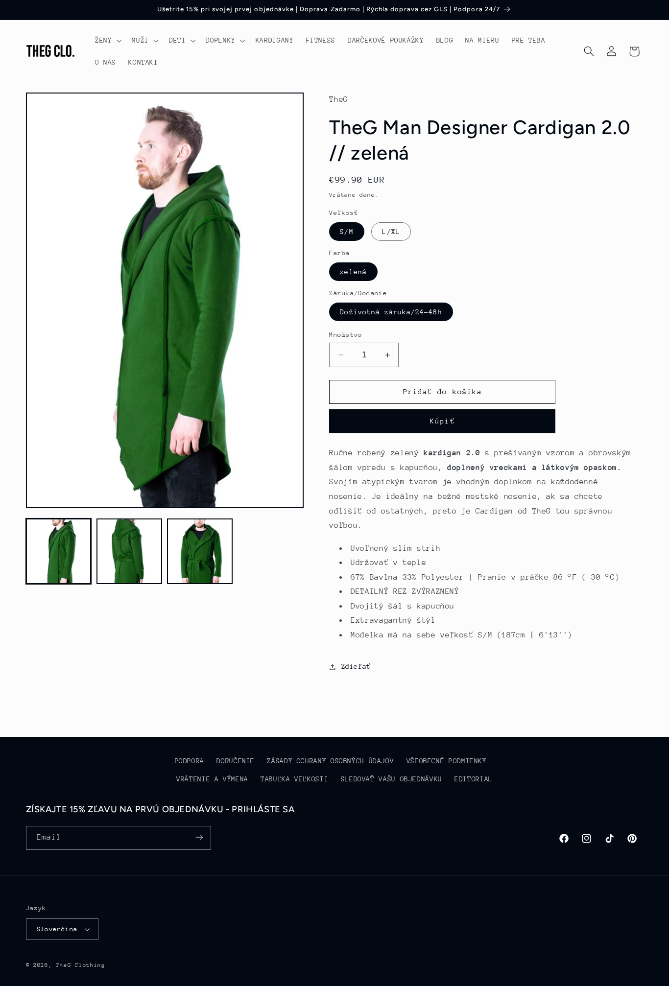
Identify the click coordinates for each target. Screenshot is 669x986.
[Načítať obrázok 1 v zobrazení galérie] (59, 551)
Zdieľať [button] (356, 666)
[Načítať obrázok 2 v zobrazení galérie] (129, 551)
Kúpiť (442, 421)
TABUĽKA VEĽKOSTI (294, 779)
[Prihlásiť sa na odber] (199, 837)
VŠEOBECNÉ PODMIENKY (446, 761)
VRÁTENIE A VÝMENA (212, 779)
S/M (346, 231)
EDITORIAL (473, 779)
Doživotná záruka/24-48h (391, 312)
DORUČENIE (235, 761)
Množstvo (345, 334)
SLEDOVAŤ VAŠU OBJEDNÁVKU (391, 779)
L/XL (391, 231)
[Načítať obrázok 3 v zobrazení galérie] (200, 551)
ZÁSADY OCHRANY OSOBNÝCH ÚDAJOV (330, 761)
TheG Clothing (80, 965)
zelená (353, 272)
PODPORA (189, 761)
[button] (107, 40)
